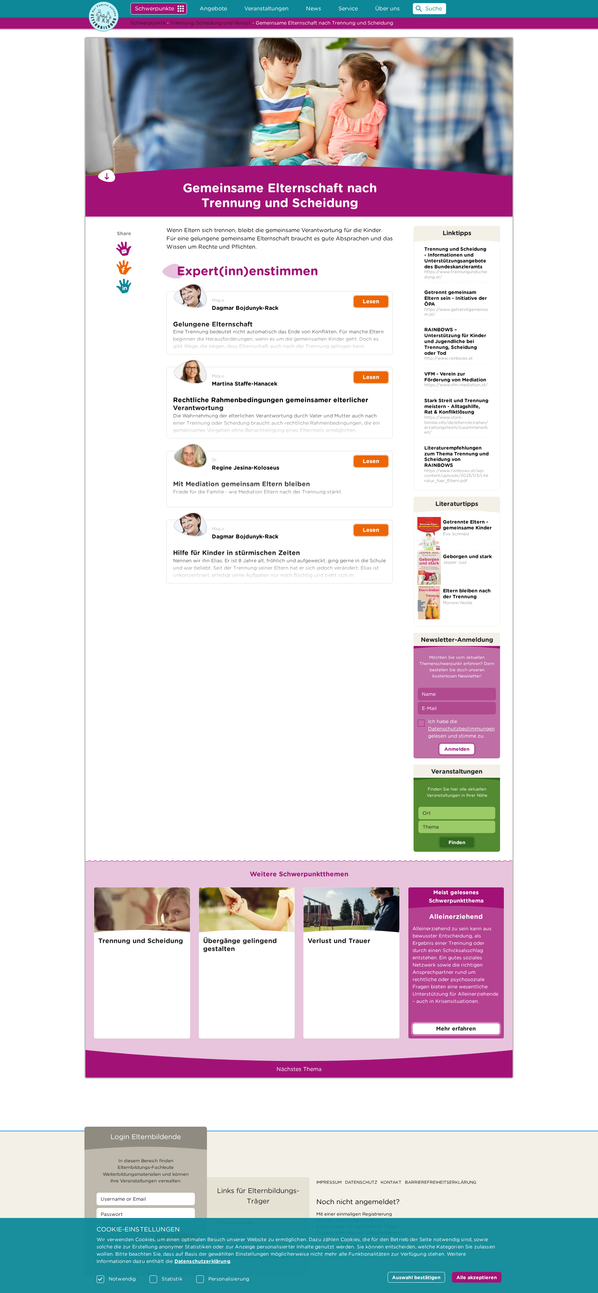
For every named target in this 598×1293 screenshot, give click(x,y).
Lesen (371, 301)
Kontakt (391, 1182)
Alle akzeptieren (476, 1277)
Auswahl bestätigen (416, 1277)
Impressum (329, 1182)
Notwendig (122, 1279)
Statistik (172, 1279)
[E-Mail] (124, 248)
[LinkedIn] (124, 286)
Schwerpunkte (154, 8)
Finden (456, 842)
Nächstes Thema (299, 1069)
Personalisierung (228, 1279)
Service (348, 8)
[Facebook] (124, 267)
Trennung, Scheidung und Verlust (210, 23)
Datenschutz (361, 1182)
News (313, 8)
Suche (433, 8)
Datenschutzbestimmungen (461, 728)
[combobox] (456, 813)
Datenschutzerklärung (202, 1261)
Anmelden (457, 749)
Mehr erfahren (456, 1028)
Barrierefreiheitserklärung (440, 1182)
